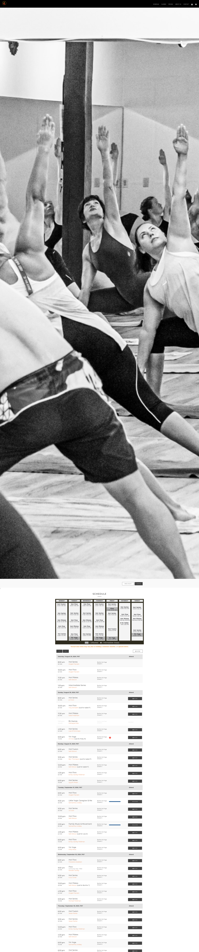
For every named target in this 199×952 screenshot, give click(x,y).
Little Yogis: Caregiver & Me (80, 801)
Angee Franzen (74, 664)
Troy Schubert (74, 708)
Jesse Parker (73, 913)
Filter (138, 651)
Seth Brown (73, 680)
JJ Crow (71, 739)
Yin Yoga (72, 737)
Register (135, 801)
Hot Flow (72, 670)
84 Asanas (73, 721)
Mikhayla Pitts (74, 723)
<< (59, 651)
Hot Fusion (73, 749)
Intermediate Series (77, 685)
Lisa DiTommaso (74, 731)
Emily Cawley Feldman (77, 775)
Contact (186, 4)
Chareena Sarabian (75, 862)
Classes (163, 4)
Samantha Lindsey (75, 803)
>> (65, 651)
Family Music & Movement (80, 824)
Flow (71, 867)
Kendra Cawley (74, 870)
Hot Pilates (73, 677)
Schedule (156, 4)
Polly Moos (72, 849)
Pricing (170, 4)
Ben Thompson (74, 759)
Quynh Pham (73, 782)
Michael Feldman (75, 901)
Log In (139, 583)
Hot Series (73, 662)
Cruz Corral (72, 877)
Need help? (128, 583)
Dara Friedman (74, 715)
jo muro (71, 700)
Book (135, 698)
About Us (178, 4)
